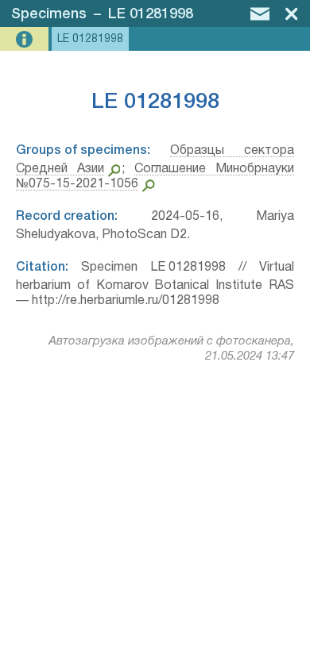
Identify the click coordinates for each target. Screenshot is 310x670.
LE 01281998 (150, 14)
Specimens (49, 14)
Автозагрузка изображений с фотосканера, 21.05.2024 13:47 (171, 349)
